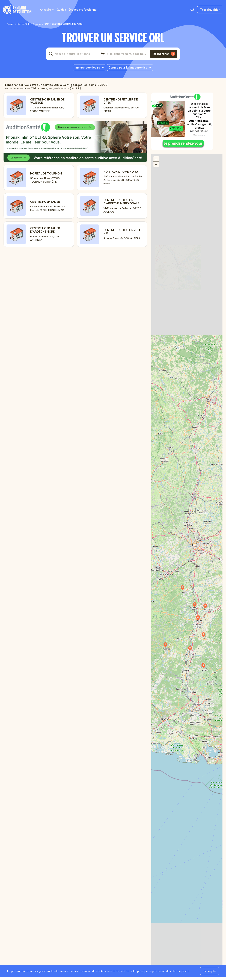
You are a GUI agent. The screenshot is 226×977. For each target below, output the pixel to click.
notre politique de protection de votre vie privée (159, 971)
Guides (61, 9)
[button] (199, 618)
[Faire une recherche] (192, 9)
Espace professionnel (83, 9)
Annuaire (46, 9)
